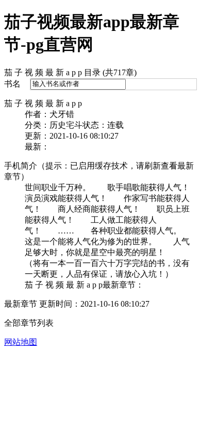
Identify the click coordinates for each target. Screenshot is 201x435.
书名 (12, 83)
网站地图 (20, 342)
